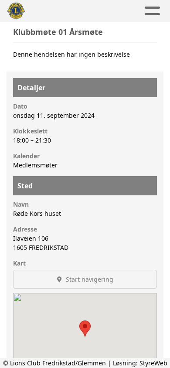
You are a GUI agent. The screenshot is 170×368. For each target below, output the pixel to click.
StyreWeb (153, 363)
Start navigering (88, 279)
